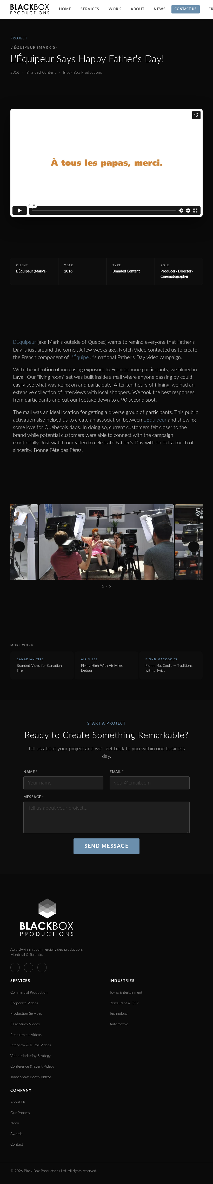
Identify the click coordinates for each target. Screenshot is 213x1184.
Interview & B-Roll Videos (30, 1045)
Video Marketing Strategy (30, 1056)
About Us (17, 1102)
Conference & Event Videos (32, 1066)
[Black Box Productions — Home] (29, 9)
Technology (119, 1013)
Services (90, 9)
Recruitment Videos (26, 1035)
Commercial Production (29, 992)
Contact (16, 1144)
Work (115, 9)
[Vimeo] (15, 967)
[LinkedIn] (28, 967)
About (137, 9)
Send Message (106, 846)
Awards (16, 1134)
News (160, 9)
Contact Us (186, 9)
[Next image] (193, 546)
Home (65, 9)
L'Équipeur (24, 342)
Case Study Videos (25, 1024)
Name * (30, 772)
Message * (33, 797)
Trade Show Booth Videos (30, 1077)
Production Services (26, 1013)
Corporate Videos (24, 1003)
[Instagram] (42, 967)
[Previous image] (19, 546)
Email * (117, 772)
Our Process (20, 1113)
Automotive (119, 1024)
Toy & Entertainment (126, 992)
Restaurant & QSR (124, 1003)
